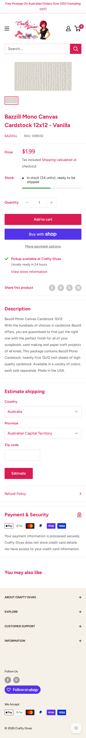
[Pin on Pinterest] (61, 287)
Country (11, 402)
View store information (29, 272)
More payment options (43, 246)
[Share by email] (78, 287)
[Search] (75, 49)
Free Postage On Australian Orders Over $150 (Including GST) (43, 6)
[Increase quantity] (51, 202)
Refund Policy (15, 494)
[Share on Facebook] (52, 287)
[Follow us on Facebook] (8, 680)
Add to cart (43, 219)
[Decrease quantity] (27, 202)
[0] (77, 28)
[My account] (68, 28)
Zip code (12, 445)
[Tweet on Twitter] (69, 287)
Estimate (18, 473)
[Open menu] (7, 28)
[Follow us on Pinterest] (16, 680)
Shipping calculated (57, 160)
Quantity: (12, 202)
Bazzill (11, 136)
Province (11, 423)
